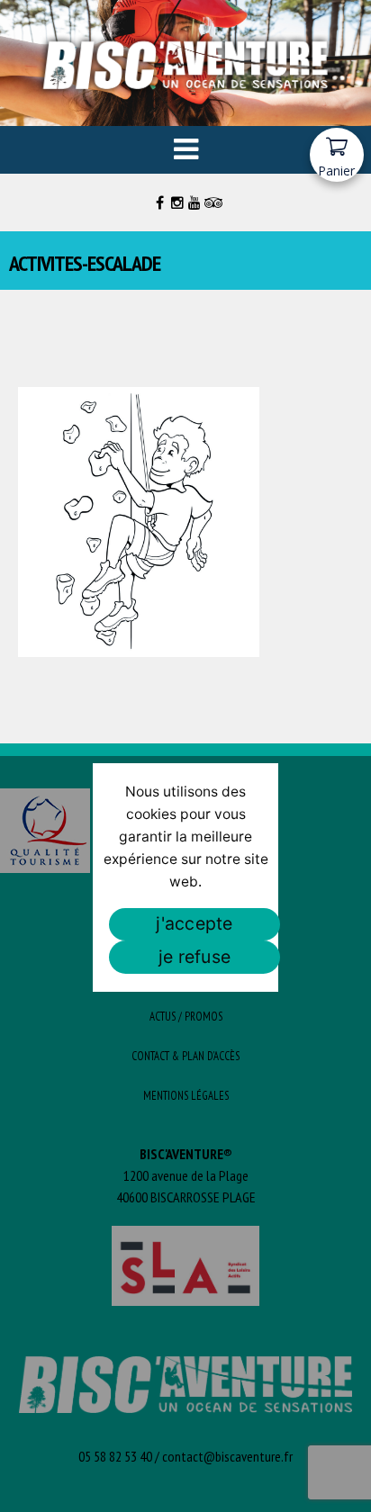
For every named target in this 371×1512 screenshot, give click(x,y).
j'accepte (194, 923)
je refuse (194, 957)
